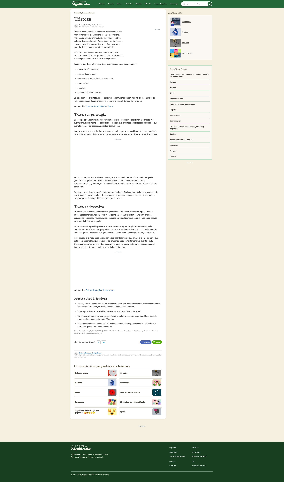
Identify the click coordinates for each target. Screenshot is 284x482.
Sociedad (129, 4)
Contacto (172, 466)
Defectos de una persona (130, 392)
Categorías (173, 452)
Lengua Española (160, 4)
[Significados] (90, 449)
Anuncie (172, 461)
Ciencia (111, 4)
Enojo (96, 106)
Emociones (79, 402)
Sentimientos (108, 290)
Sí (98, 342)
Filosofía (148, 4)
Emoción (89, 106)
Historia (102, 4)
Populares (172, 447)
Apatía (122, 412)
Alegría (98, 290)
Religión (139, 4)
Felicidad (90, 290)
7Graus (84, 475)
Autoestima (124, 383)
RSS (193, 461)
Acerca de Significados (177, 457)
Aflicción (123, 373)
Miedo (103, 106)
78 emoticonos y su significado (132, 402)
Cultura (119, 4)
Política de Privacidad (199, 457)
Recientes (195, 447)
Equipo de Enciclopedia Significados (90, 353)
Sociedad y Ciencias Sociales (84, 13)
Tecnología (174, 4)
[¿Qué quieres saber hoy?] (210, 4)
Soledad (78, 383)
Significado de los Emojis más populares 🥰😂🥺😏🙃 (87, 412)
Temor (110, 106)
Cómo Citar (195, 452)
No (104, 342)
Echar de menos (81, 373)
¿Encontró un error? (198, 466)
